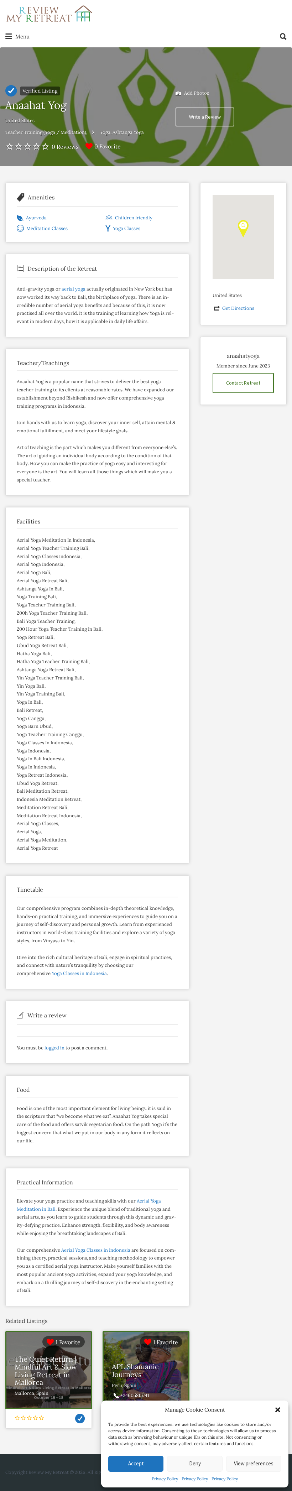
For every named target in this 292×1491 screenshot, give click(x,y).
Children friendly (133, 218)
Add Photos (196, 93)
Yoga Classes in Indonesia (79, 973)
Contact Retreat (243, 383)
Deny (195, 1463)
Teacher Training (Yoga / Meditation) (45, 132)
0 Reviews (65, 146)
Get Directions (238, 308)
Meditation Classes (47, 228)
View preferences (253, 1463)
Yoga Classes (126, 228)
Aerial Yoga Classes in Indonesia (95, 1250)
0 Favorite (107, 146)
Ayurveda (36, 218)
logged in (54, 1048)
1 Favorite (68, 1342)
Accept (136, 1463)
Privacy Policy (165, 1478)
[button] (277, 1409)
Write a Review (205, 117)
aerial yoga (73, 289)
